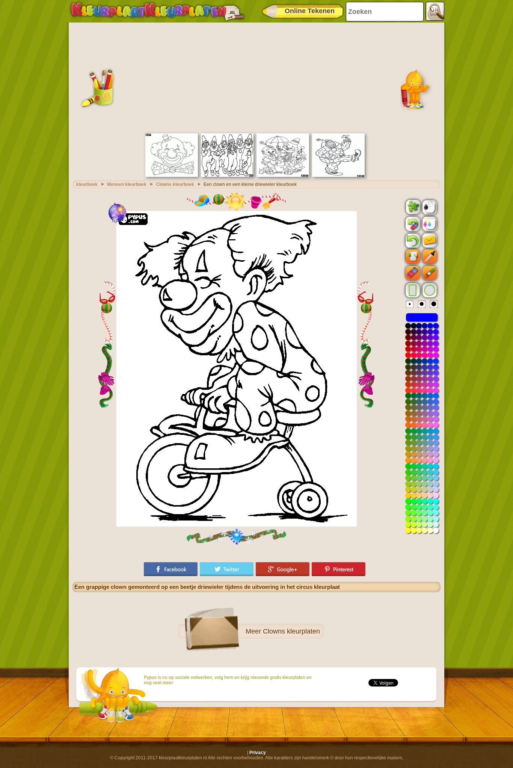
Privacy (257, 752)
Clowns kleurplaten (291, 631)
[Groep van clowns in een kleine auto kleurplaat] (282, 175)
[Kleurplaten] (157, 11)
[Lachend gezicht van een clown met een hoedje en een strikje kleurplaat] (171, 175)
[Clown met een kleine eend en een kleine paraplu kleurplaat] (338, 175)
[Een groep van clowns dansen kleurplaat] (227, 175)
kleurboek (87, 184)
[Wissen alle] (412, 223)
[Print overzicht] (429, 206)
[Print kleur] (429, 223)
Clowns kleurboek (175, 184)
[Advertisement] (256, 77)
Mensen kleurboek (126, 184)
